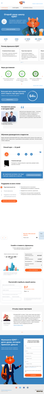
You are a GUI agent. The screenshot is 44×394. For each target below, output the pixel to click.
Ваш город (26, 361)
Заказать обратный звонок (37, 3)
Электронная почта (28, 356)
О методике (15, 7)
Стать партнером (10, 29)
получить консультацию (9, 201)
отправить (33, 375)
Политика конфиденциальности (6, 390)
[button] (1, 76)
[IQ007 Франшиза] (22, 3)
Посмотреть (10, 99)
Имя (25, 345)
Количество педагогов (5, 296)
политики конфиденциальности (32, 367)
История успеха (27, 7)
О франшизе (4, 7)
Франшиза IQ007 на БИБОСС (38, 85)
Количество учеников (15, 296)
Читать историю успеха (18, 325)
